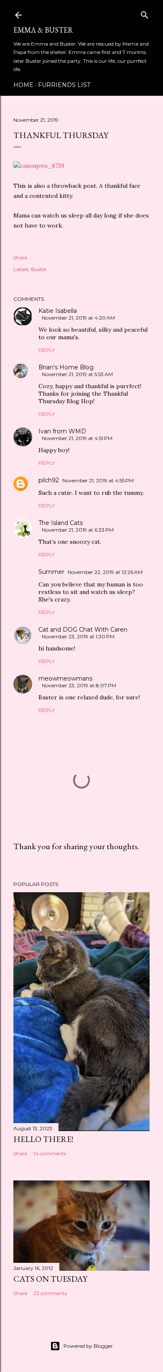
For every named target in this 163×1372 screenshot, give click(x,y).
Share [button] (20, 257)
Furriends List (64, 85)
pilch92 (48, 480)
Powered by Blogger (88, 1346)
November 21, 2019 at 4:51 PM (77, 438)
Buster (39, 269)
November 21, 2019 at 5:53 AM (77, 374)
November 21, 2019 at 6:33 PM (78, 530)
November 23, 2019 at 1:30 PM (78, 636)
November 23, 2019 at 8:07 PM (79, 685)
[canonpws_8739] (38, 165)
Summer (51, 572)
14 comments (49, 1153)
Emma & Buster (43, 30)
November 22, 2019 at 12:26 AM (105, 572)
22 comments (50, 1293)
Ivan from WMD (62, 431)
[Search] (145, 13)
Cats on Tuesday (50, 1278)
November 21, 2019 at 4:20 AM (78, 318)
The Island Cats (60, 523)
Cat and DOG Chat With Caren (82, 629)
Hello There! (43, 1139)
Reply (46, 350)
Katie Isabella (57, 311)
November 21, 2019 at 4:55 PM (98, 480)
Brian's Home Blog (66, 367)
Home (23, 85)
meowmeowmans (65, 678)
